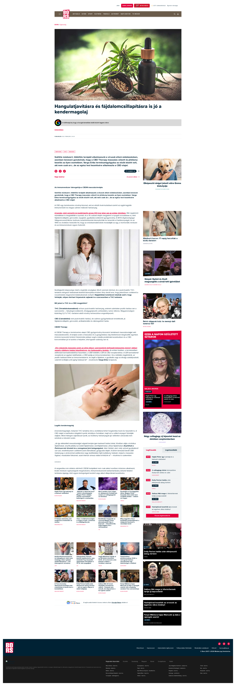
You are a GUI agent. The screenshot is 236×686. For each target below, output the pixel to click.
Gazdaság (135, 661)
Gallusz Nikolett (157, 502)
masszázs (71, 151)
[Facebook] (60, 171)
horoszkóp (167, 401)
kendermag (59, 130)
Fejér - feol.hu (140, 668)
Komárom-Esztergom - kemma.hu (177, 668)
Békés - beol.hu (110, 670)
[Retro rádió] (137, 5)
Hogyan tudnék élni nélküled (153, 623)
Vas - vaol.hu (203, 668)
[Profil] (178, 14)
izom (65, 151)
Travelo (106, 14)
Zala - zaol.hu (203, 673)
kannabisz (58, 462)
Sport (90, 14)
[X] (56, 171)
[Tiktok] (219, 643)
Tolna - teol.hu (204, 665)
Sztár (84, 14)
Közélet (125, 661)
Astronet (115, 14)
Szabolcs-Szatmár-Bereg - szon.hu (178, 675)
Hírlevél (214, 648)
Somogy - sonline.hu (174, 673)
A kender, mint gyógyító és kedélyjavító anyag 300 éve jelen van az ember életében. (90, 213)
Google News (116, 602)
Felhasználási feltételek (184, 648)
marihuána (58, 151)
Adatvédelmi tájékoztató (166, 648)
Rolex (147, 404)
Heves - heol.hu (141, 675)
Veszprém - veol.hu (205, 670)
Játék (117, 5)
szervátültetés (147, 243)
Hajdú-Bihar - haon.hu (143, 673)
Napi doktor (125, 14)
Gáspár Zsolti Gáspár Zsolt (153, 284)
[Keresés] (174, 14)
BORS (57, 25)
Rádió (171, 661)
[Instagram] (224, 643)
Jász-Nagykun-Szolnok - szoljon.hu (178, 665)
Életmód (97, 14)
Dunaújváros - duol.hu (143, 665)
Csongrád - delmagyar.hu (112, 675)
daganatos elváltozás (162, 189)
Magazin (144, 661)
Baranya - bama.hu (110, 668)
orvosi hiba (155, 512)
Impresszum (151, 648)
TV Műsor (136, 14)
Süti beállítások (224, 648)
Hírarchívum (140, 648)
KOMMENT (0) (131, 171)
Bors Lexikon (127, 5)
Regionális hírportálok (112, 661)
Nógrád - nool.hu (173, 670)
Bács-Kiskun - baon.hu (111, 665)
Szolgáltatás (162, 661)
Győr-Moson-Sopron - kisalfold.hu (146, 670)
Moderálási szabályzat (202, 648)
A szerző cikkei (132, 177)
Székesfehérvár (159, 5)
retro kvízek (147, 326)
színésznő (148, 391)
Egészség (63, 24)
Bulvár (152, 661)
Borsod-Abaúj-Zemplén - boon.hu (114, 673)
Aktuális (76, 14)
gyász (154, 488)
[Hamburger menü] (58, 14)
